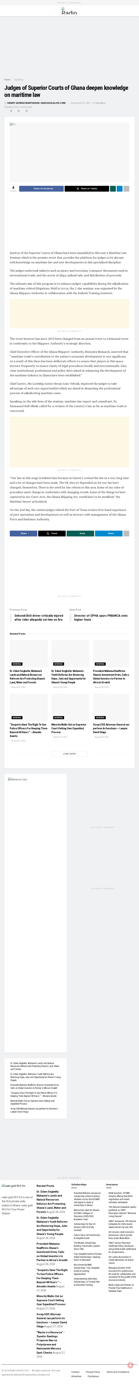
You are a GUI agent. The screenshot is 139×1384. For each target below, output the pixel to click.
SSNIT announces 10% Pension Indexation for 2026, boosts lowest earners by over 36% (122, 1224)
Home (7, 79)
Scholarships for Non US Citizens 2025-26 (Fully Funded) (84, 1227)
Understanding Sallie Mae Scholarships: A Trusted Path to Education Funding (87, 1282)
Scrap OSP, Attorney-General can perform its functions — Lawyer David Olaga (111, 728)
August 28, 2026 (18, 687)
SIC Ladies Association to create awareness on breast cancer (121, 1260)
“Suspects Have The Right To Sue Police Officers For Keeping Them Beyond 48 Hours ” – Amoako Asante (52, 1278)
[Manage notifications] (130, 1365)
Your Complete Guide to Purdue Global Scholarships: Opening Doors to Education (88, 1257)
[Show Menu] (5, 10)
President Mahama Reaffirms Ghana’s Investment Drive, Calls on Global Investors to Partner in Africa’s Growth (52, 1252)
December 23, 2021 (81, 103)
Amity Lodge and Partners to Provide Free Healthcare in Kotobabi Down (121, 1288)
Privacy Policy (93, 1372)
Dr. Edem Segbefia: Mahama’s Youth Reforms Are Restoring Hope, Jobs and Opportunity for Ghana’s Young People (35, 1077)
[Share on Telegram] (120, 189)
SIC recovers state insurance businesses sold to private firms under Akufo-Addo (121, 1235)
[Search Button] (133, 10)
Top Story (18, 79)
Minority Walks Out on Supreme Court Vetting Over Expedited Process (68, 728)
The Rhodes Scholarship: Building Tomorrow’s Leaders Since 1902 (87, 1246)
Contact (75, 1372)
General (17, 664)
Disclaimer (93, 1376)
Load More (69, 754)
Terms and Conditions (117, 1372)
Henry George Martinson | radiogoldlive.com (36, 103)
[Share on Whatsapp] (113, 189)
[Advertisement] (69, 47)
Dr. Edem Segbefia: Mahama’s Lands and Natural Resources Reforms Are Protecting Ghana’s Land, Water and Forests (34, 1066)
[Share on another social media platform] (126, 189)
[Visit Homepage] (69, 10)
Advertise (76, 1376)
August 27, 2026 (18, 741)
